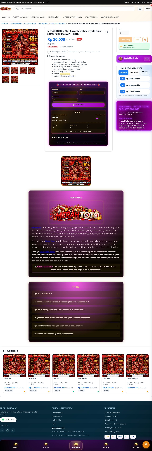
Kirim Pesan (9, 420)
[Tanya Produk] (145, 39)
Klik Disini (71, 76)
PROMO (16, 447)
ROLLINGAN (134, 72)
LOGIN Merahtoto (38, 17)
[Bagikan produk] (107, 32)
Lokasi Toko (56, 420)
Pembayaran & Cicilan (113, 428)
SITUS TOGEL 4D (91, 17)
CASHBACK (123, 72)
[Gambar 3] (23, 70)
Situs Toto (50, 241)
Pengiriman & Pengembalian (115, 424)
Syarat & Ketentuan (112, 412)
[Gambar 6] (14, 79)
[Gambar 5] (6, 79)
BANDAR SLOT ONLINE (110, 17)
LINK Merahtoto (54, 17)
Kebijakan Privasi (111, 416)
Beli (137, 40)
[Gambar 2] (14, 70)
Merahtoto (129, 2)
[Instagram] (7, 430)
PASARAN (55, 89)
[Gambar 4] (32, 70)
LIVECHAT (136, 447)
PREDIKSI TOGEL (145, 72)
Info (146, 59)
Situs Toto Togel (47, 252)
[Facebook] (2, 430)
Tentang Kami (57, 412)
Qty (120, 29)
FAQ (54, 424)
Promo (136, 2)
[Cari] (17, 8)
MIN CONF (55, 96)
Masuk (149, 2)
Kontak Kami (57, 416)
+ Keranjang (125, 40)
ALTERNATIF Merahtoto (72, 17)
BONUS (106, 447)
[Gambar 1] (6, 70)
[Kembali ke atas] (146, 438)
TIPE (80, 89)
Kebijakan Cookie (111, 420)
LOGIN (46, 447)
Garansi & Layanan (112, 431)
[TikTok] (13, 430)
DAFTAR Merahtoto (20, 17)
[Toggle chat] (146, 444)
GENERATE (78, 105)
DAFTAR (76, 448)
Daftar (143, 2)
